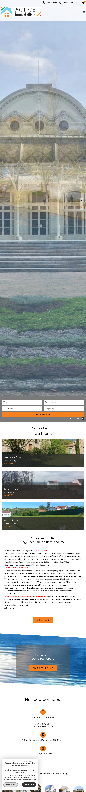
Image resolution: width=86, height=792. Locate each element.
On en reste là (28, 762)
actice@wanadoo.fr (43, 753)
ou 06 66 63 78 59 (43, 726)
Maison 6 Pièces (12, 459)
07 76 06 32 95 (41, 723)
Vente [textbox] (6, 402)
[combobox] (22, 402)
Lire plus (43, 620)
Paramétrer (10, 785)
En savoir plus (43, 668)
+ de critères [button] (76, 418)
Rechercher (43, 414)
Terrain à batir (11, 490)
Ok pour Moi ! (29, 785)
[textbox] (64, 402)
